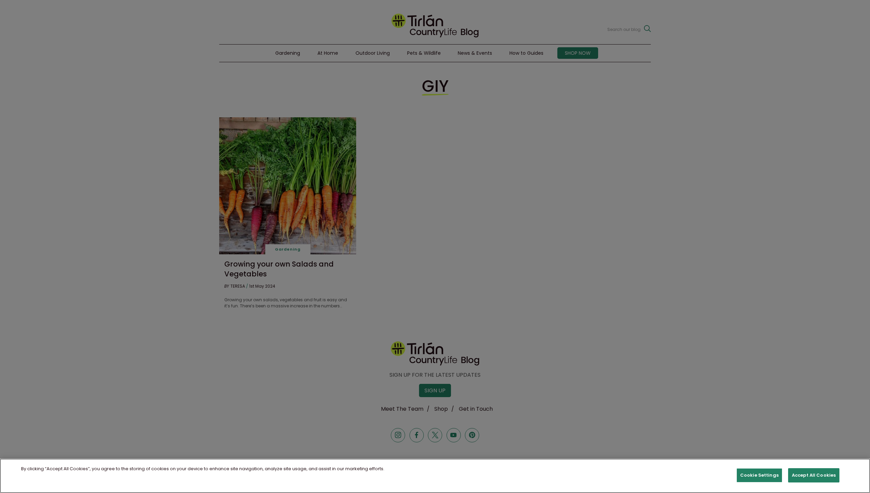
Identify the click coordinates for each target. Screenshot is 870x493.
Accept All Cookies (814, 475)
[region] (435, 476)
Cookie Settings (759, 475)
